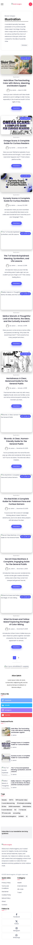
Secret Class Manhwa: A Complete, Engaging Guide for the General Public (16, 562)
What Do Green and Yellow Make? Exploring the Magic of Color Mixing (16, 622)
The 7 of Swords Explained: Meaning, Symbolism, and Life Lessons (16, 258)
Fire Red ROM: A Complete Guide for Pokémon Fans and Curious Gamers (16, 501)
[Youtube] (16, 715)
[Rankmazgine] (16, 4)
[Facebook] (16, 700)
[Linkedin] (16, 705)
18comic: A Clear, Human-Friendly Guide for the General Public (16, 441)
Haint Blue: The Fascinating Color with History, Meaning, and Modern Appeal (16, 83)
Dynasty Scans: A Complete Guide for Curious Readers (16, 199)
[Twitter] (16, 922)
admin (14, 90)
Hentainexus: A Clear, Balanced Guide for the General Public (16, 381)
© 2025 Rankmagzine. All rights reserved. (15, 874)
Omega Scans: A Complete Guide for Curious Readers (16, 142)
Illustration (16, 77)
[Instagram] (16, 710)
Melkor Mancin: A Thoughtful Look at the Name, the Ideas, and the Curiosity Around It (16, 319)
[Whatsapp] (16, 936)
